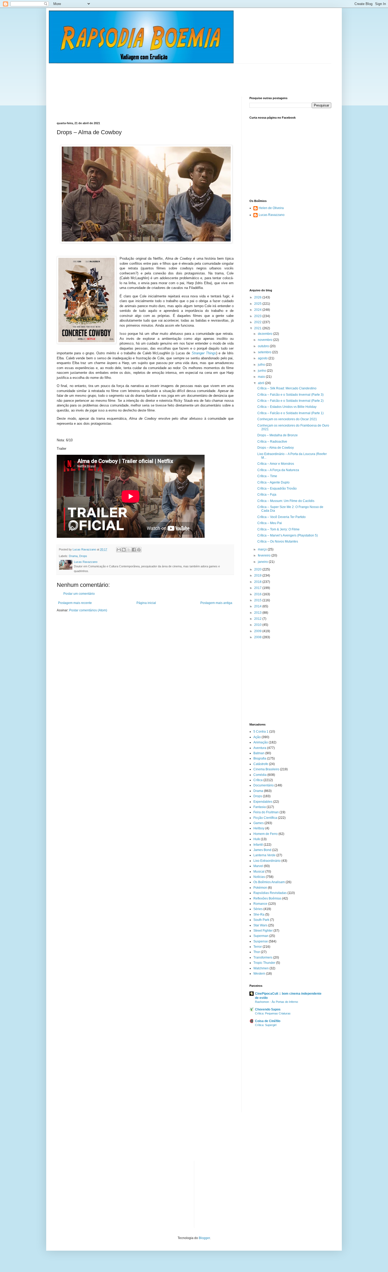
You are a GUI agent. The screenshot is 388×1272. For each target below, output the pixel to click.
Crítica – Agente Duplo (273, 482)
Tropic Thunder (264, 963)
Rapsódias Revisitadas (270, 893)
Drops (83, 556)
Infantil (258, 845)
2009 (258, 631)
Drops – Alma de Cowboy (275, 447)
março (263, 549)
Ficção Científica (265, 818)
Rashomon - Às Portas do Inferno (276, 1001)
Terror (257, 947)
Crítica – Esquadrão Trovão (277, 488)
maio (262, 377)
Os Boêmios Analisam (269, 882)
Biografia (259, 758)
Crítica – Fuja (266, 494)
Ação (257, 737)
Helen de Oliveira (271, 208)
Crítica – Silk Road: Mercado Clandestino (286, 388)
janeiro (263, 562)
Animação (260, 742)
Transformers (262, 957)
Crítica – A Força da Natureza (278, 470)
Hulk (256, 839)
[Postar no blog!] (123, 549)
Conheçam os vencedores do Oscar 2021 (287, 419)
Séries (258, 909)
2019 (258, 575)
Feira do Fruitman (266, 812)
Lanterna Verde (264, 855)
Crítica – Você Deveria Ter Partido (281, 517)
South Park (261, 920)
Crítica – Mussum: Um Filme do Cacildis (285, 501)
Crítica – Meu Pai (269, 523)
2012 (258, 619)
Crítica (258, 780)
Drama (73, 556)
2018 (258, 582)
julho (262, 364)
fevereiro (264, 555)
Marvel (258, 866)
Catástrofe (260, 764)
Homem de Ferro (265, 834)
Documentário (263, 785)
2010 (258, 625)
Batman (258, 753)
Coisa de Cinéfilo (267, 1021)
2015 (258, 600)
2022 (258, 322)
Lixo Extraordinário (267, 861)
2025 (258, 304)
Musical (258, 871)
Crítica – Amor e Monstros (275, 464)
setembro (265, 352)
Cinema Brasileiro (266, 769)
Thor (256, 952)
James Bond (262, 850)
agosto (263, 358)
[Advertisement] (153, 75)
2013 (258, 613)
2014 (258, 606)
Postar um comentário (79, 594)
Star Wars (260, 925)
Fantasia (259, 807)
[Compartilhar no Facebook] (133, 549)
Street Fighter (263, 930)
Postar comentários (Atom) (88, 610)
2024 (258, 310)
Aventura (259, 748)
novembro (265, 340)
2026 (258, 297)
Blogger (204, 1238)
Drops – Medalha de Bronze (277, 435)
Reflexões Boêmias (267, 898)
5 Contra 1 (260, 731)
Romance (260, 904)
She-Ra (258, 914)
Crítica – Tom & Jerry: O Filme (278, 529)
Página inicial (146, 603)
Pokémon (260, 887)
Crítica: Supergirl (265, 1025)
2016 (258, 594)
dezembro (265, 334)
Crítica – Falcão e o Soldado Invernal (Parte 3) (290, 394)
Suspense (260, 941)
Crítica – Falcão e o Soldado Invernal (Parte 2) (290, 401)
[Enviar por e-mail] (118, 549)
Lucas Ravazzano (272, 215)
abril (261, 383)
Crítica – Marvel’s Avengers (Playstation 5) (287, 535)
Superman (260, 936)
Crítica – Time (267, 476)
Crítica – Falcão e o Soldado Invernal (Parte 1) (290, 413)
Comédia (260, 775)
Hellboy (258, 828)
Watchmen (261, 968)
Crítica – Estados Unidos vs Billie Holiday (286, 407)
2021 (258, 328)
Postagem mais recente (75, 603)
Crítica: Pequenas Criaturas (273, 1013)
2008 (258, 637)
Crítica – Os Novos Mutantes (277, 541)
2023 (258, 316)
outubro (264, 346)
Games (258, 823)
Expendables (262, 802)
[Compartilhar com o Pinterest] (138, 549)
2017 (258, 588)
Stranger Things (204, 353)
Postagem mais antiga (216, 603)
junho (262, 371)
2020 (258, 569)
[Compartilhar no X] (128, 549)
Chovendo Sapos (268, 1009)
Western (259, 973)
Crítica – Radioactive (272, 441)
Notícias (259, 877)
